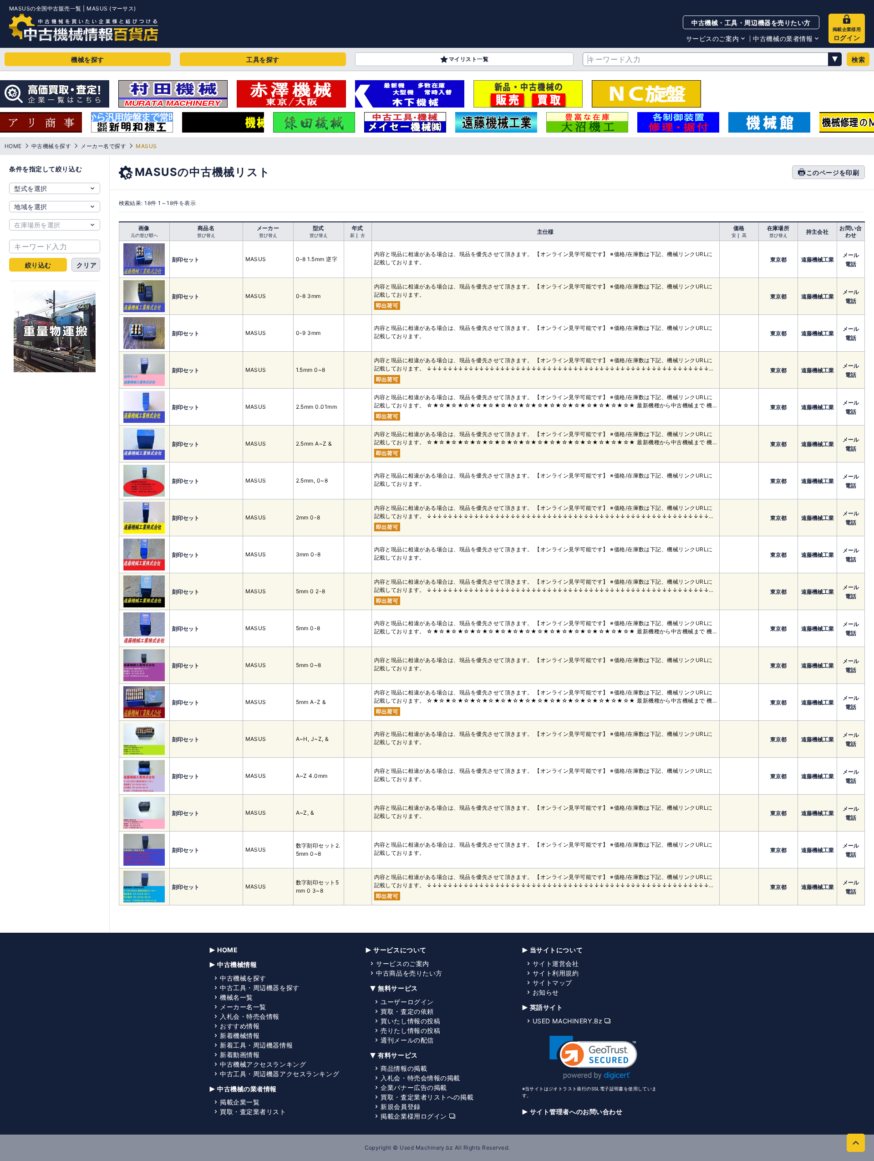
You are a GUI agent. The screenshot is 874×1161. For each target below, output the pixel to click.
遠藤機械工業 (817, 259)
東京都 (778, 259)
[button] (593, 1058)
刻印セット (185, 259)
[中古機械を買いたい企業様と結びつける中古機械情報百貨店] (83, 27)
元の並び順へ (144, 235)
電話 (850, 264)
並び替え (206, 235)
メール (851, 255)
